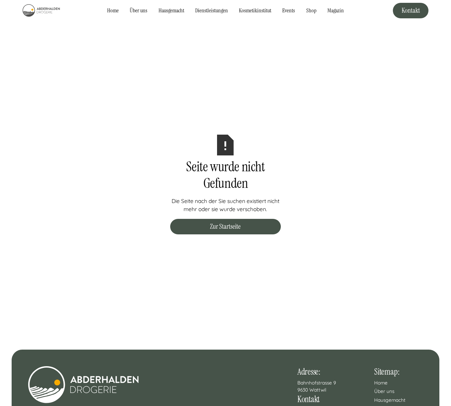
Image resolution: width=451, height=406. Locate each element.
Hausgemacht (171, 10)
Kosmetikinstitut (255, 10)
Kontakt (411, 10)
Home (113, 10)
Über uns (138, 10)
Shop (311, 10)
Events (288, 10)
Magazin (335, 10)
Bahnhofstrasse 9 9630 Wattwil (317, 386)
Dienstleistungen (211, 10)
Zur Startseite (225, 226)
